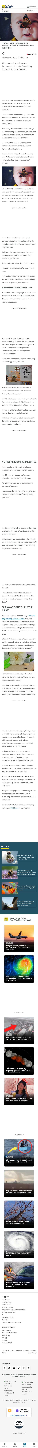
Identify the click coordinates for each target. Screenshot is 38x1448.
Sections (30, 11)
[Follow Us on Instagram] (9, 1368)
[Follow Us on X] (28, 1368)
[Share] (3, 53)
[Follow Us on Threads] (23, 1368)
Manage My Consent (9, 1312)
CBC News (14, 808)
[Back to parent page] (5, 9)
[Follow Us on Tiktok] (19, 1368)
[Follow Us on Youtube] (14, 1368)
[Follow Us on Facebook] (4, 1368)
